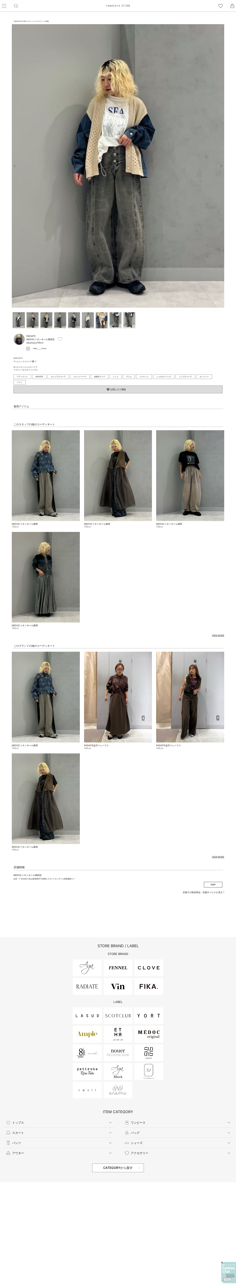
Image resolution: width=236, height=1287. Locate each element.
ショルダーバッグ (163, 376)
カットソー (204, 376)
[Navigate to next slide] (221, 166)
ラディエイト (22, 376)
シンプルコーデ (185, 376)
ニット (115, 376)
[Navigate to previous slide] (14, 166)
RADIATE (39, 376)
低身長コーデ (99, 376)
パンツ (19, 382)
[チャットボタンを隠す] (221, 1262)
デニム (129, 376)
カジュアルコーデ (58, 376)
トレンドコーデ (79, 376)
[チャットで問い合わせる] (228, 1272)
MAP (213, 884)
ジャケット (144, 376)
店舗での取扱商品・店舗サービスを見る (203, 892)
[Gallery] (118, 166)
